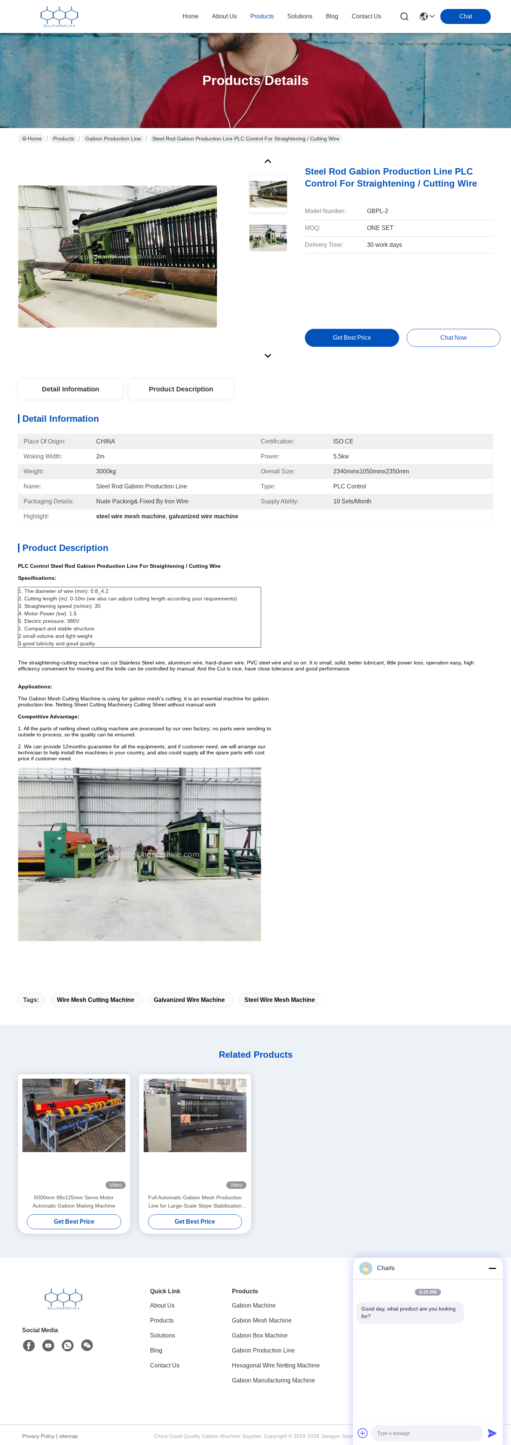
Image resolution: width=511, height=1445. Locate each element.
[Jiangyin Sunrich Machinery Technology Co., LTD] (59, 16)
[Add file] (363, 1433)
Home (191, 16)
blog (332, 16)
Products (63, 139)
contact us (366, 16)
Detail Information (70, 389)
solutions (299, 16)
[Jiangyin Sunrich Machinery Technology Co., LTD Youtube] (48, 1345)
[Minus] (492, 1268)
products (262, 16)
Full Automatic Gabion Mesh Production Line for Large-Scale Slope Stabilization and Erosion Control (195, 1202)
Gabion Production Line (113, 139)
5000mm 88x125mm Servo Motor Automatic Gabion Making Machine (74, 1201)
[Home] (63, 1308)
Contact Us (165, 1365)
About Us (162, 1305)
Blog (156, 1350)
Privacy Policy (38, 1436)
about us (224, 16)
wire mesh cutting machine (95, 1000)
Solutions (162, 1335)
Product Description (181, 389)
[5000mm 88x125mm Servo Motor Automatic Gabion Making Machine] (74, 1134)
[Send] (492, 1433)
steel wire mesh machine (279, 1000)
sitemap (68, 1436)
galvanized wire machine (189, 1000)
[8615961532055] (67, 1345)
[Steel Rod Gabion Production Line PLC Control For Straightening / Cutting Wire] (117, 256)
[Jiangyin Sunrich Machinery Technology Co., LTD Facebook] (29, 1345)
